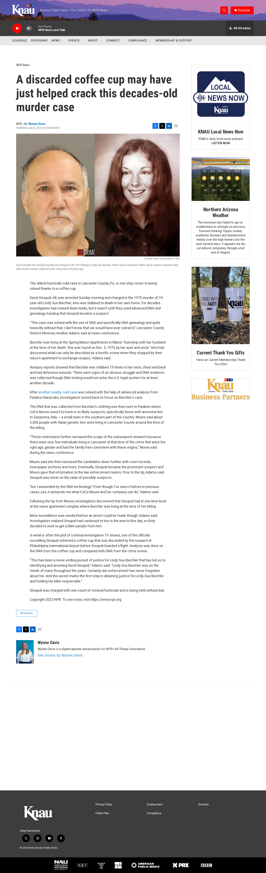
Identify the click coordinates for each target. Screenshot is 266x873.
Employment (155, 804)
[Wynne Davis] (25, 652)
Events (74, 40)
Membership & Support (174, 40)
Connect (113, 40)
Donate (244, 10)
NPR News (23, 65)
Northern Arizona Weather (220, 212)
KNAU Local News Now (220, 132)
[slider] (35, 28)
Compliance (137, 40)
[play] (17, 28)
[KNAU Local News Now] (221, 94)
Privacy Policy (104, 804)
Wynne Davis (36, 124)
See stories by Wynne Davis (60, 655)
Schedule (19, 40)
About (93, 40)
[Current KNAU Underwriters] (221, 388)
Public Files (102, 813)
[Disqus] (133, 737)
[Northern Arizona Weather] (221, 179)
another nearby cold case (57, 392)
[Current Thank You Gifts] (221, 305)
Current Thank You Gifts (220, 353)
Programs (39, 40)
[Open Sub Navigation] (62, 40)
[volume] (29, 28)
